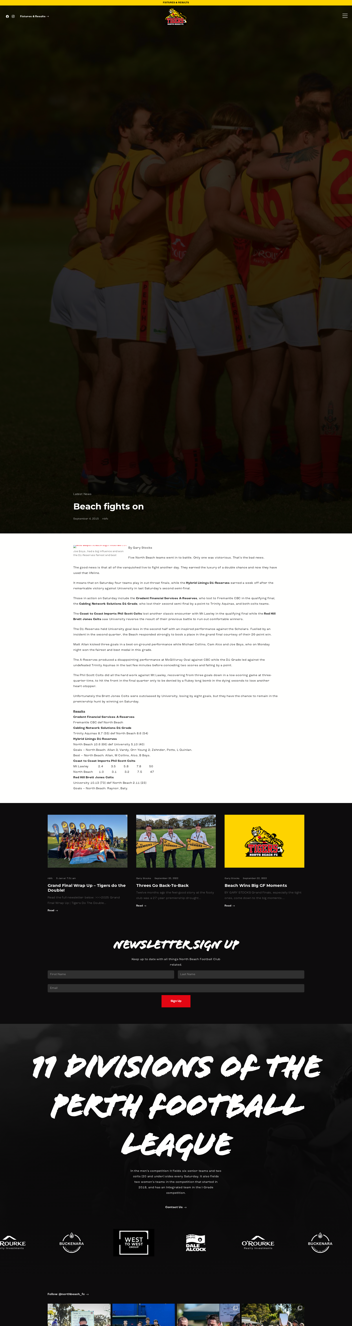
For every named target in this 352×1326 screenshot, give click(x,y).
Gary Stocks (143, 878)
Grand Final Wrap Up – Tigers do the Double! (87, 888)
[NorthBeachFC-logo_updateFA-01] (176, 16)
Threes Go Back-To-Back (162, 885)
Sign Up (176, 1001)
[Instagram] (13, 16)
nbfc (105, 519)
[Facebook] (7, 16)
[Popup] (345, 16)
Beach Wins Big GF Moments (256, 885)
